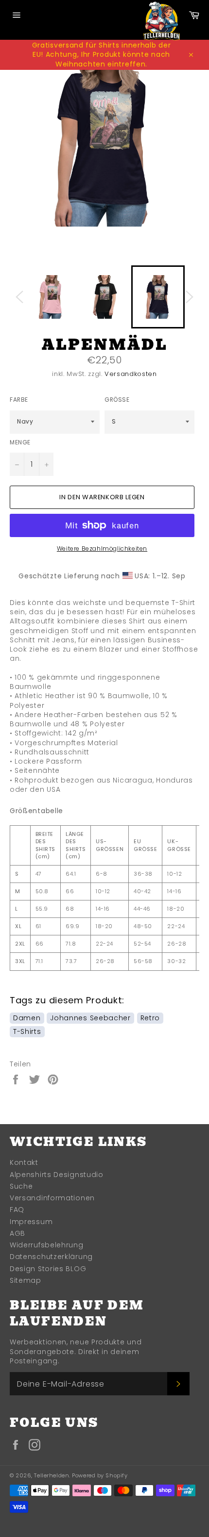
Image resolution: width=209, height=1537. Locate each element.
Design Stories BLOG (48, 1269)
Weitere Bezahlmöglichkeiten (102, 549)
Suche (21, 1186)
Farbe (19, 400)
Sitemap (25, 1280)
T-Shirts (27, 1031)
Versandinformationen (52, 1198)
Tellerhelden (51, 1475)
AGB (17, 1233)
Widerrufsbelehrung (47, 1245)
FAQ (17, 1209)
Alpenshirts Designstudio (57, 1174)
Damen (27, 1018)
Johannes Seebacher (90, 1018)
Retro (150, 1018)
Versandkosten (130, 373)
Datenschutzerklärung (51, 1256)
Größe (117, 400)
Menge (20, 442)
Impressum (31, 1221)
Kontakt (24, 1162)
